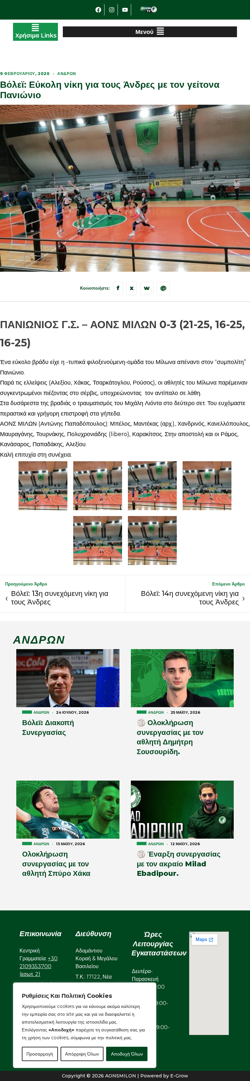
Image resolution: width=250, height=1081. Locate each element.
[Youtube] (125, 10)
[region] (84, 1025)
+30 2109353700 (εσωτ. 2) (39, 966)
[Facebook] (98, 10)
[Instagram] (112, 10)
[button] (35, 32)
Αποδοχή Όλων (127, 1054)
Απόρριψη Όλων (82, 1054)
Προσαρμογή (39, 1054)
